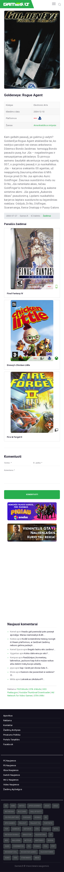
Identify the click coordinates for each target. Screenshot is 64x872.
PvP (53, 846)
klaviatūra (40, 835)
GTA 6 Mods (35, 689)
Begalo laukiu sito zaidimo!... (41, 649)
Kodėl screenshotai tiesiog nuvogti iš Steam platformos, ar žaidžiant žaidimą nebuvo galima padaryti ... (32, 642)
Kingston (27, 835)
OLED (7, 846)
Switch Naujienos (11, 775)
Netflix (27, 840)
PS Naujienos (9, 765)
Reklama (7, 720)
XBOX (37, 858)
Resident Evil (11, 852)
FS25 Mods (22, 689)
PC (29, 846)
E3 (46, 817)
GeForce (27, 829)
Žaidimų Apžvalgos (12, 789)
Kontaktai (7, 725)
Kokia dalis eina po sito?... (36, 653)
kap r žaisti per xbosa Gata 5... (34, 668)
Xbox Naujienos (10, 770)
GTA (37, 829)
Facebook (8, 744)
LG (51, 835)
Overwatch (18, 846)
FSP (6, 829)
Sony (7, 858)
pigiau (37, 846)
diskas (38, 817)
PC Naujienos (9, 760)
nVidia (50, 840)
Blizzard (22, 812)
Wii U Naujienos (11, 780)
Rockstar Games (28, 852)
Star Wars (26, 858)
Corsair (27, 817)
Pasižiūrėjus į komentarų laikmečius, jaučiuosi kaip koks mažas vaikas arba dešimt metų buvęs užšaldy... (31, 660)
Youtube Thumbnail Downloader (34, 692)
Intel (56, 829)
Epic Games (10, 823)
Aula (55, 806)
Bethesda (9, 812)
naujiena (16, 840)
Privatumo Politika (11, 735)
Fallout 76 (35, 823)
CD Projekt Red (12, 817)
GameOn (16, 829)
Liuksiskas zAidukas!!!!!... (33, 679)
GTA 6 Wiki (39, 695)
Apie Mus (7, 715)
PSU (45, 846)
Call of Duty (36, 812)
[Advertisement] (32, 587)
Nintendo (39, 840)
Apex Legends (35, 806)
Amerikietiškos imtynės (45, 125)
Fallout (22, 823)
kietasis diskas (12, 835)
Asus (47, 806)
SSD (15, 858)
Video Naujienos (11, 784)
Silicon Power (46, 852)
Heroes (46, 829)
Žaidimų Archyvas (12, 730)
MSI (6, 840)
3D (6, 806)
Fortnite (48, 823)
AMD (13, 806)
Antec (22, 806)
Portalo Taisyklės (11, 739)
